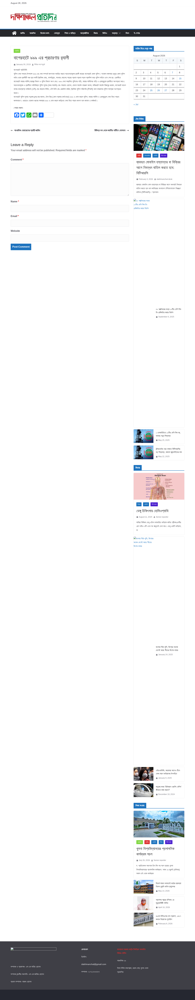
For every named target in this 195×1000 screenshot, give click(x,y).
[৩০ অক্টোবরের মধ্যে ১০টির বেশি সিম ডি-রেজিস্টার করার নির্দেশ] (143, 313)
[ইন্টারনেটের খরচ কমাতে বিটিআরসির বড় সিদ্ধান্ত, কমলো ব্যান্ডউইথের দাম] (143, 453)
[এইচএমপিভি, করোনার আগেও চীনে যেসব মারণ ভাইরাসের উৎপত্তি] (143, 774)
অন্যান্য (114, 33)
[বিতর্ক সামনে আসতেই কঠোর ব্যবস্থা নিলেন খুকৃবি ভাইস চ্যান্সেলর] (143, 887)
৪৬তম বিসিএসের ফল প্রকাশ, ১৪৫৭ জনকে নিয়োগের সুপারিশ (168, 917)
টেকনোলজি (147, 155)
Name (15, 201)
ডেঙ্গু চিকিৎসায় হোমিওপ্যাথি (152, 511)
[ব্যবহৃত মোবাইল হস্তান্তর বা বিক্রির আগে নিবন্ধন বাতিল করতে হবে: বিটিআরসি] (159, 137)
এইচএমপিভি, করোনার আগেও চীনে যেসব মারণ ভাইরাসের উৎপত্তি (168, 772)
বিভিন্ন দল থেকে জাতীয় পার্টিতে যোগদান (109, 130)
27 (166, 90)
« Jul (136, 104)
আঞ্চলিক (32, 33)
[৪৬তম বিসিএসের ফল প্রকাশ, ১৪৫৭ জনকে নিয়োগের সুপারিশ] (143, 920)
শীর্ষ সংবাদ (163, 155)
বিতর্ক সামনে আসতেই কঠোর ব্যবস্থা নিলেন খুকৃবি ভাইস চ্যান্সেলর (168, 885)
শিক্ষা (161, 842)
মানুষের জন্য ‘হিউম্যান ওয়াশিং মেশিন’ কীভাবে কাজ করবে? (168, 788)
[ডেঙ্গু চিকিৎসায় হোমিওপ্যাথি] (159, 486)
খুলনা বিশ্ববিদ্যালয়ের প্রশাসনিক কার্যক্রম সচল (155, 851)
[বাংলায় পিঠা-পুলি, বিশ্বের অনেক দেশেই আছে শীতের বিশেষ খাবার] (143, 651)
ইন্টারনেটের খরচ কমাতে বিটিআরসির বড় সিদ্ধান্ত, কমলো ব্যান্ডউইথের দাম (169, 450)
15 (180, 78)
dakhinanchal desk (164, 179)
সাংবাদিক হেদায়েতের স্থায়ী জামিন (27, 130)
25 (151, 90)
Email (15, 216)
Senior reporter (162, 517)
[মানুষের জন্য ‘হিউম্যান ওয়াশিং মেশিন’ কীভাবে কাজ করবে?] (143, 790)
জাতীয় (22, 33)
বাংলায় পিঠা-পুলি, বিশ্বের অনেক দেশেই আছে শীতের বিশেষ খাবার (167, 648)
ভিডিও (105, 33)
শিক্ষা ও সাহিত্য (70, 33)
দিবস (127, 33)
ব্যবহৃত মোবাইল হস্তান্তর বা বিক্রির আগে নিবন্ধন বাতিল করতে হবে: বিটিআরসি (158, 167)
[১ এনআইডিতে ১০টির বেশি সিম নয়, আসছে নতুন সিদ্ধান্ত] (143, 436)
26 (158, 90)
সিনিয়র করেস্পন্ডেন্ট (39, 64)
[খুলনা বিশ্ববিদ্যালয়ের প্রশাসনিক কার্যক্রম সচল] (159, 824)
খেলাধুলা (57, 33)
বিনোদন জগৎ (44, 33)
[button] (119, 33)
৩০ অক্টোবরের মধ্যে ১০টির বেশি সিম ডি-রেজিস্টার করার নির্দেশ (168, 311)
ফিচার (96, 33)
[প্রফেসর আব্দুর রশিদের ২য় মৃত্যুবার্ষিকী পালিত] (143, 903)
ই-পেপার (137, 33)
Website (15, 231)
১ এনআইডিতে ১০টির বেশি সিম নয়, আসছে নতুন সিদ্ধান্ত (168, 434)
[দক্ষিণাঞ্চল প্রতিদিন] (14, 33)
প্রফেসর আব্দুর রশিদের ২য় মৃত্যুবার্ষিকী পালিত (165, 901)
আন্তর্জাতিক (84, 33)
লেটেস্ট (155, 155)
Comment (17, 159)
